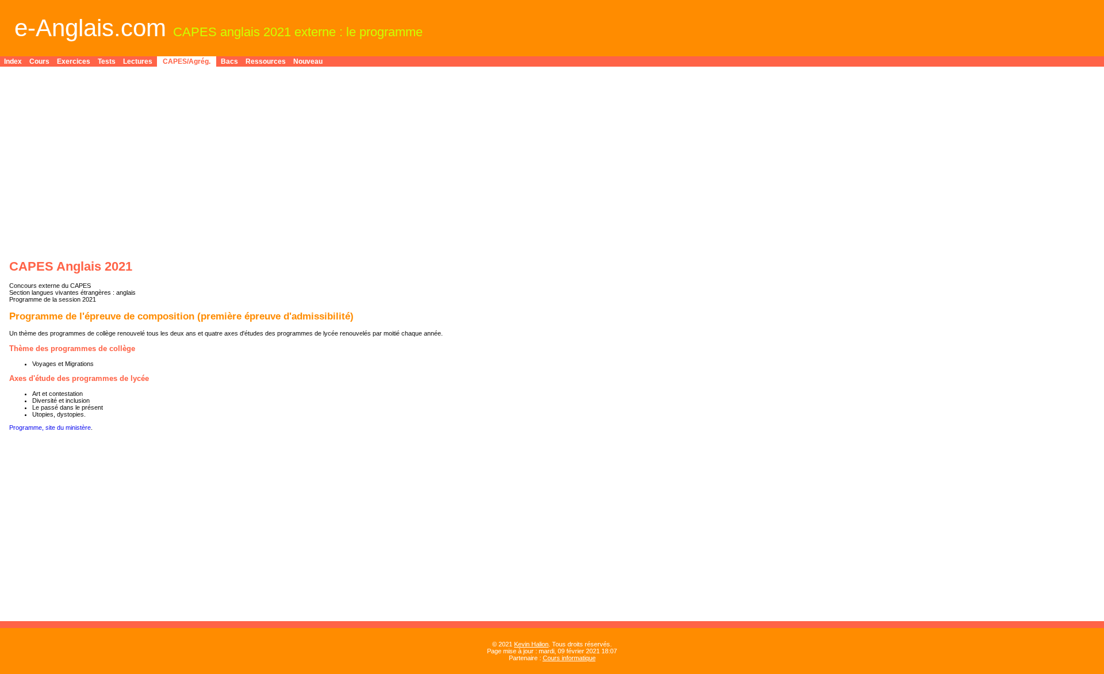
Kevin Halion (531, 644)
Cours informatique (569, 657)
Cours (39, 61)
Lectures (137, 61)
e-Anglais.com (90, 27)
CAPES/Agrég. (186, 61)
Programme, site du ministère (50, 427)
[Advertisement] (354, 156)
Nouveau (308, 61)
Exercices (73, 61)
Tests (107, 61)
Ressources (266, 61)
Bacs (229, 61)
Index (13, 61)
